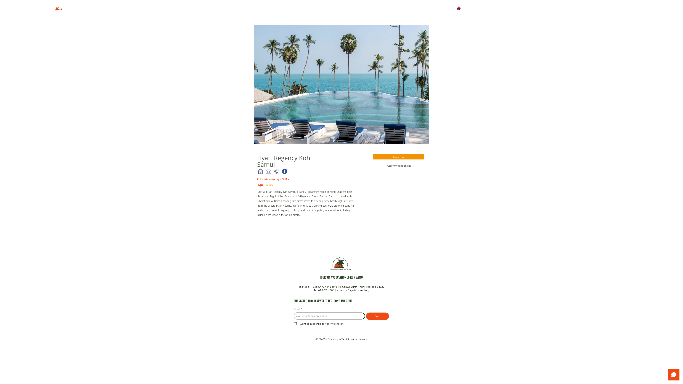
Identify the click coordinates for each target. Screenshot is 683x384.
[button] (341, 84)
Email (298, 309)
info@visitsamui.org (357, 290)
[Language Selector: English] (461, 8)
